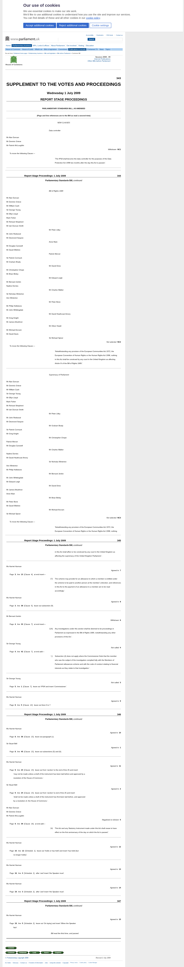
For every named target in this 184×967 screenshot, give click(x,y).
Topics (108, 49)
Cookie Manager (92, 962)
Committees (62, 49)
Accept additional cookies (40, 25)
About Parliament (58, 46)
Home (8, 46)
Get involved (71, 46)
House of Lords (27, 49)
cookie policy (93, 18)
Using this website (55, 962)
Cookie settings (100, 25)
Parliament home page (20, 53)
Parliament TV (92, 49)
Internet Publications (102, 59)
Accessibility (90, 35)
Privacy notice (74, 962)
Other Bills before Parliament (99, 61)
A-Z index (8, 962)
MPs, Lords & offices (41, 46)
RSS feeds (110, 35)
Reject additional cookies (72, 25)
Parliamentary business (22, 46)
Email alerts (100, 35)
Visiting (81, 46)
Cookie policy (83, 962)
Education (90, 46)
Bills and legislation (50, 53)
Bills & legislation (50, 49)
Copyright (65, 962)
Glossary (15, 962)
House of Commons (13, 49)
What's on (38, 49)
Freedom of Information (36, 962)
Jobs (46, 962)
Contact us (119, 35)
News (102, 49)
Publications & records (77, 49)
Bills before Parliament (63, 53)
